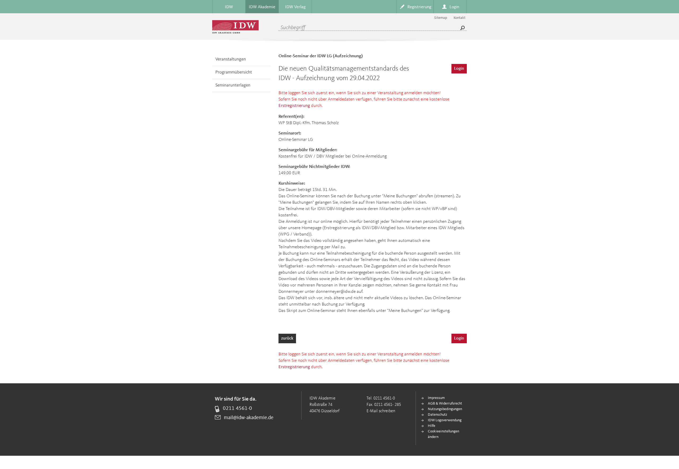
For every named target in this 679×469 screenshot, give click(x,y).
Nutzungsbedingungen (445, 409)
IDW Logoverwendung (445, 420)
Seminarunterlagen (232, 85)
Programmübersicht (233, 72)
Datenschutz (437, 414)
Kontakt (459, 18)
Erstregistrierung (294, 105)
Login (459, 69)
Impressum (436, 398)
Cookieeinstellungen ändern (443, 434)
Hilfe (431, 426)
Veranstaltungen (230, 59)
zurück (287, 338)
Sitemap (440, 18)
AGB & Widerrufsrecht (445, 403)
